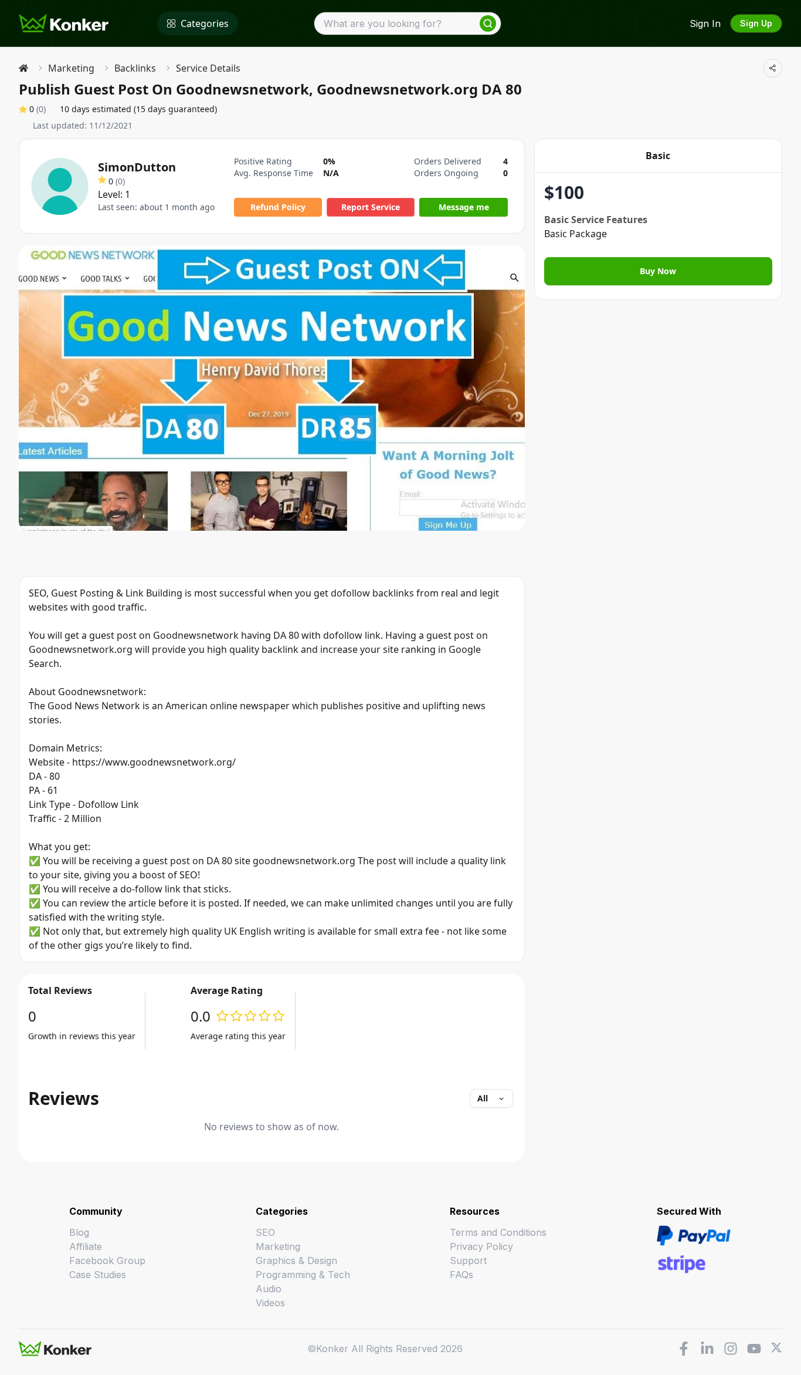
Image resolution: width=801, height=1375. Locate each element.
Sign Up (756, 23)
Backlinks (135, 68)
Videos (270, 1303)
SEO (265, 1232)
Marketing (71, 68)
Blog (79, 1232)
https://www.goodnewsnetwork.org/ (154, 762)
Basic (658, 155)
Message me (464, 207)
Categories (205, 23)
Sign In (705, 23)
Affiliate (85, 1246)
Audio (268, 1289)
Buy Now (658, 271)
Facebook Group (107, 1260)
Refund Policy (278, 207)
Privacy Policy (481, 1246)
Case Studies (97, 1274)
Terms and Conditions (498, 1232)
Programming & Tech (303, 1274)
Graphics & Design (296, 1260)
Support (468, 1260)
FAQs (461, 1274)
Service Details (208, 68)
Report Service (370, 207)
